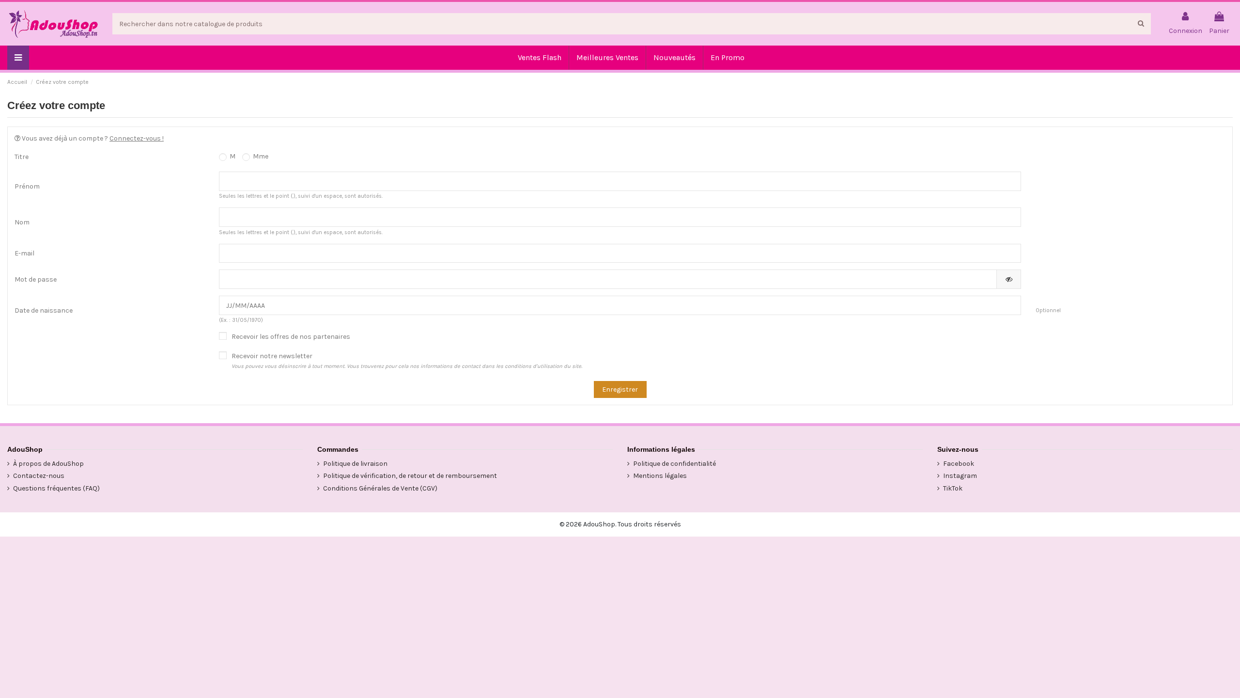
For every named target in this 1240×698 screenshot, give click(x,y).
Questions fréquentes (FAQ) (56, 488)
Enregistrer (620, 389)
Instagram (960, 476)
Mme (259, 156)
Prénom (27, 186)
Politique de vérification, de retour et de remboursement (410, 476)
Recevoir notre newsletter (407, 360)
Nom (22, 222)
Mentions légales (660, 476)
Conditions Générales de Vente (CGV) (380, 488)
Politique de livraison (355, 464)
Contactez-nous (38, 476)
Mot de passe (36, 279)
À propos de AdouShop (48, 464)
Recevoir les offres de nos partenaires (291, 337)
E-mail (24, 253)
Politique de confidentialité (674, 464)
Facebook (958, 464)
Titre (22, 157)
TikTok (952, 488)
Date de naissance (44, 310)
